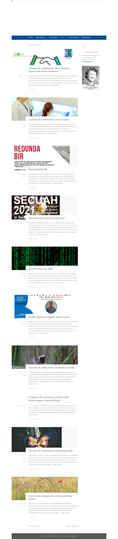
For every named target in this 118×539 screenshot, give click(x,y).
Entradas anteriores (34, 526)
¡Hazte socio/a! (74, 37)
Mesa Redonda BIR (37, 169)
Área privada (86, 37)
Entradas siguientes (72, 526)
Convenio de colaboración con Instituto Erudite (51, 368)
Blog (62, 37)
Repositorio (53, 37)
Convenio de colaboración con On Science (48, 120)
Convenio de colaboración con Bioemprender (50, 451)
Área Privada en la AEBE (40, 269)
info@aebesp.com (87, 61)
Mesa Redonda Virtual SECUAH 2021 (46, 218)
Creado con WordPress (48, 536)
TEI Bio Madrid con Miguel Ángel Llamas (48, 317)
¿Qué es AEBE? (40, 37)
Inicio (31, 37)
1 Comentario (32, 89)
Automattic (73, 536)
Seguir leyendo (54, 85)
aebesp (24, 78)
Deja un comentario (33, 137)
